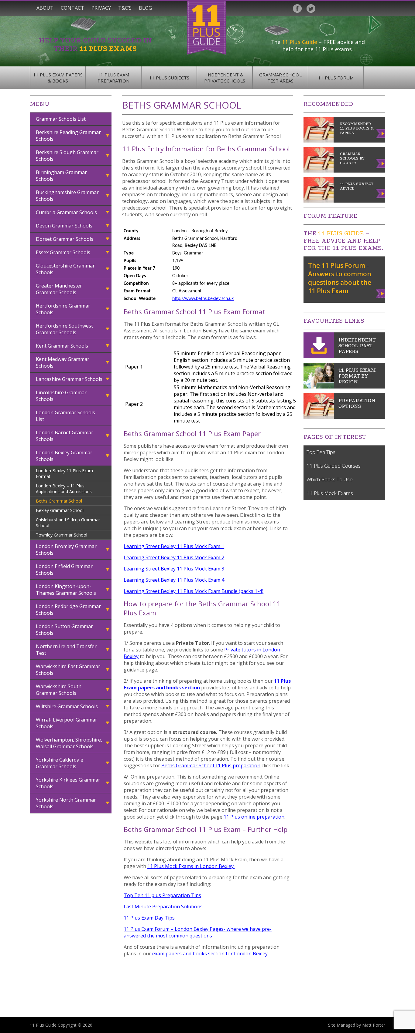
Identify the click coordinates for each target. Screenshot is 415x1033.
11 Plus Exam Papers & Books (58, 78)
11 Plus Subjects (169, 78)
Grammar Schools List (61, 119)
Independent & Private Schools (224, 78)
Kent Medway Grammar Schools (62, 362)
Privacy (101, 8)
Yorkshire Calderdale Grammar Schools (59, 763)
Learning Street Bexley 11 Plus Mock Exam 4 (174, 580)
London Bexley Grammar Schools (64, 456)
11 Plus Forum (336, 78)
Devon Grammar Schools (64, 225)
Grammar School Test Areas (280, 78)
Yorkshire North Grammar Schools (66, 803)
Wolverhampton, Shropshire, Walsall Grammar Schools (69, 743)
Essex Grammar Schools (63, 252)
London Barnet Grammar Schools (64, 435)
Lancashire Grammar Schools (69, 379)
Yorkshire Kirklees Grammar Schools (68, 783)
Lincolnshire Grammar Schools (61, 395)
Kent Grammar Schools (62, 345)
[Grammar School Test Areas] (319, 386)
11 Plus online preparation (254, 816)
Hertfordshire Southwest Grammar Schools (64, 329)
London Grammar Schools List (65, 415)
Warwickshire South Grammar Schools (58, 689)
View (381, 292)
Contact (72, 8)
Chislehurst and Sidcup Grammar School (68, 522)
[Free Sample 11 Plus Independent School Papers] (319, 356)
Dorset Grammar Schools (64, 239)
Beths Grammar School (59, 501)
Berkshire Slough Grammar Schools (67, 155)
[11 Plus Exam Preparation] (319, 417)
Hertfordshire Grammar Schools (63, 309)
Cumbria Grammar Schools (66, 212)
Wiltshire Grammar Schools (67, 706)
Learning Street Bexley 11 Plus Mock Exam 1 (174, 546)
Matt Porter (373, 1025)
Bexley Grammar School (60, 510)
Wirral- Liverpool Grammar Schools (66, 723)
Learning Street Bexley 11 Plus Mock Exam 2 (174, 557)
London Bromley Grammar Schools (66, 549)
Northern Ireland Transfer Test (66, 649)
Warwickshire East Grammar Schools (68, 669)
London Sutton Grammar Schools (64, 629)
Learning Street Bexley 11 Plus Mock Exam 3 (174, 568)
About (44, 8)
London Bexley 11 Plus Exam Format (64, 473)
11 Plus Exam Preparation (113, 78)
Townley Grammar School (61, 535)
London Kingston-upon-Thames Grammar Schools (66, 589)
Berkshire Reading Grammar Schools (68, 135)
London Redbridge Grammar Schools (68, 609)
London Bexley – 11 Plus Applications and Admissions (64, 488)
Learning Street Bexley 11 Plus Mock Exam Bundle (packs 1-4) (193, 591)
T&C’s (125, 8)
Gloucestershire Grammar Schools (65, 269)
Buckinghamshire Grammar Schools (67, 195)
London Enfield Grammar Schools (64, 569)
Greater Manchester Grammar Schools (59, 289)
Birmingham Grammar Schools (61, 175)
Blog (145, 8)
